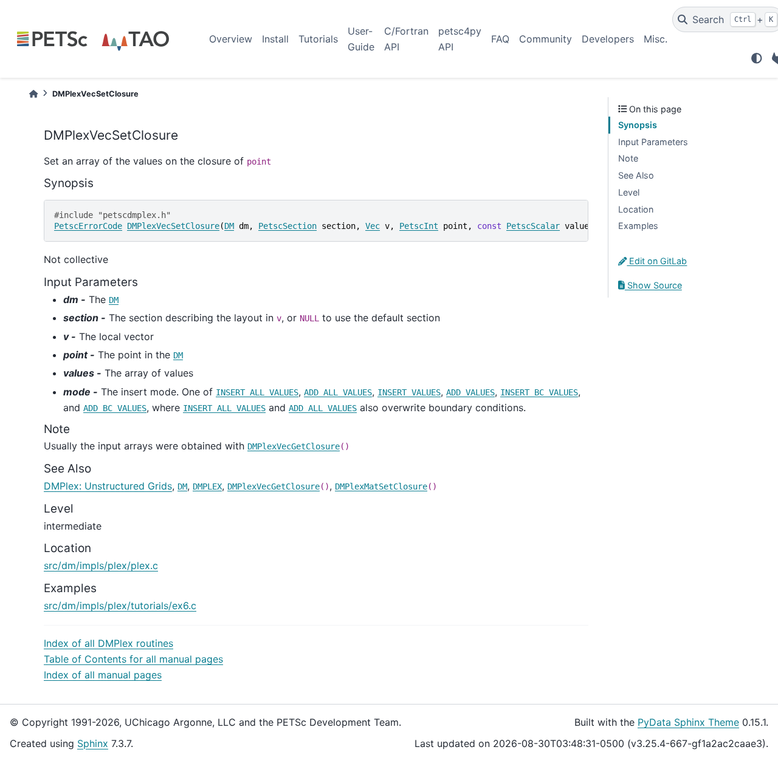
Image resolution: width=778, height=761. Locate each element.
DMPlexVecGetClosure (293, 446)
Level (628, 192)
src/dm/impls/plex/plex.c (101, 565)
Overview (230, 39)
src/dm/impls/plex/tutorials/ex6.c (120, 605)
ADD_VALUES (470, 392)
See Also (636, 175)
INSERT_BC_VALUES (539, 392)
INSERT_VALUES (409, 392)
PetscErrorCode (88, 226)
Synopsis (637, 125)
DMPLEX (207, 486)
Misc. (655, 39)
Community (545, 39)
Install (275, 39)
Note (628, 158)
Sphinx (92, 743)
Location (635, 209)
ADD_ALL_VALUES (338, 392)
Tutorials (318, 39)
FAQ (500, 39)
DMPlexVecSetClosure (173, 226)
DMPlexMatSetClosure (381, 486)
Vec (372, 226)
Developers (608, 39)
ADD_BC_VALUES (114, 408)
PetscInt (418, 226)
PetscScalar (533, 226)
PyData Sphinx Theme (688, 722)
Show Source (653, 285)
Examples (638, 225)
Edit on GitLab (657, 261)
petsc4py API (459, 39)
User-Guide (361, 39)
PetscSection (287, 226)
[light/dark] (756, 58)
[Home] (33, 93)
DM (229, 226)
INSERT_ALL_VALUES (257, 392)
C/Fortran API (406, 39)
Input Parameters (653, 142)
